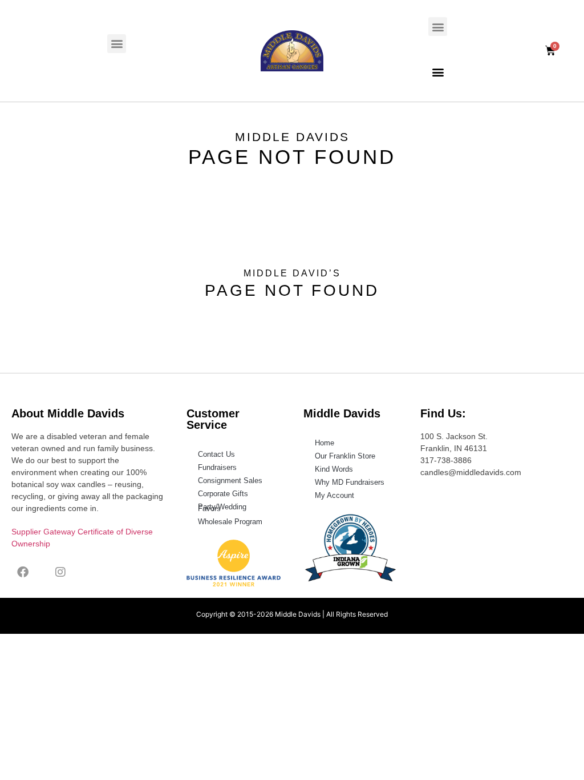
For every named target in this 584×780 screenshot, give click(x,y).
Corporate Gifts (223, 493)
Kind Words (334, 469)
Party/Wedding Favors (222, 507)
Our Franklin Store (345, 456)
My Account (334, 495)
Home (324, 443)
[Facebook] (22, 572)
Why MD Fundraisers (349, 482)
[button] (116, 43)
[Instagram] (60, 572)
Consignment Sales (230, 480)
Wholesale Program (230, 521)
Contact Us (216, 454)
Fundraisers (217, 467)
